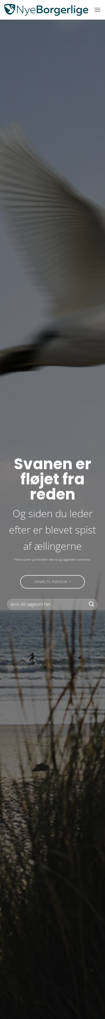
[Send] (91, 604)
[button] (97, 10)
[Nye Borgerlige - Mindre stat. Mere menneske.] (46, 10)
